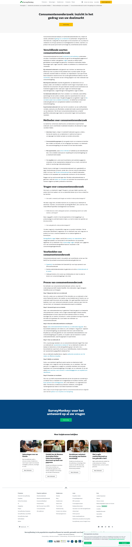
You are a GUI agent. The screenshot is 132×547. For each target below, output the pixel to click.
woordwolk (46, 77)
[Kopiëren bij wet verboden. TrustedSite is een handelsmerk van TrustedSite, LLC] (63, 542)
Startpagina (23, 5)
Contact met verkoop (88, 2)
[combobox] (24, 526)
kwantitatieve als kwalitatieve (71, 56)
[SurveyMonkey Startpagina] (27, 2)
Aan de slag (66, 24)
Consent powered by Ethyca (123, 545)
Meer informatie (28, 470)
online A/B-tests (64, 150)
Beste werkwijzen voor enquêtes (61, 5)
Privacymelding (112, 539)
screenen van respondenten (74, 238)
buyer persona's (47, 382)
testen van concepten (60, 179)
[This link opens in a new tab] (98, 526)
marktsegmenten (58, 382)
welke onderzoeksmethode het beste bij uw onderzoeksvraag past (65, 326)
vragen (65, 60)
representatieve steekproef (61, 345)
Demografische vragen (49, 238)
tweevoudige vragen (68, 242)
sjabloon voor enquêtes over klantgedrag (62, 391)
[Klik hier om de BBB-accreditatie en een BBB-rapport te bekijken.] (50, 542)
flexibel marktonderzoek (62, 172)
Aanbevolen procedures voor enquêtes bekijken (39, 5)
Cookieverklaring (120, 539)
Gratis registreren (106, 2)
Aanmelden (96, 2)
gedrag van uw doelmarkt (62, 38)
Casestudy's (49, 264)
